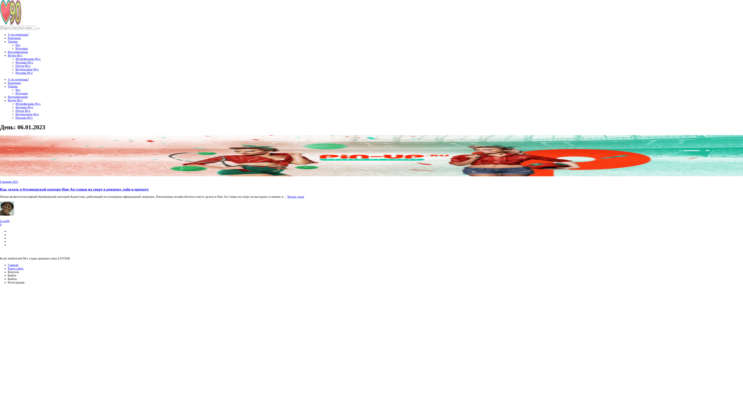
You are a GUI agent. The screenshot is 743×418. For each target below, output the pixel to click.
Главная (13, 265)
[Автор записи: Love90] (7, 214)
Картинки (14, 38)
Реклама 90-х (24, 73)
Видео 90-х (15, 55)
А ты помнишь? (18, 34)
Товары (13, 41)
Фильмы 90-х (24, 62)
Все (17, 45)
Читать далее (295, 196)
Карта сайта (15, 268)
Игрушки (21, 48)
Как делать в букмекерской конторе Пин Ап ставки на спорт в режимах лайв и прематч (74, 189)
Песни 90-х (22, 66)
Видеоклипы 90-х (27, 69)
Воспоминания (18, 52)
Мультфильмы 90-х (28, 59)
